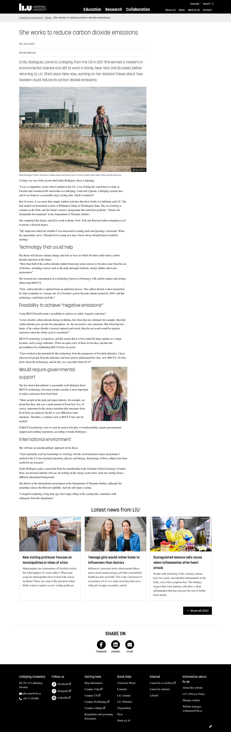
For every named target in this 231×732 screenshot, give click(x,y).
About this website (193, 687)
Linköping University (31, 17)
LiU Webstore (124, 701)
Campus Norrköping (96, 701)
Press (120, 714)
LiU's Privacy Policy (194, 694)
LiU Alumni (123, 695)
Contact (207, 10)
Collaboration (138, 9)
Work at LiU (194, 10)
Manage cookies (191, 700)
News (182, 10)
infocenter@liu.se (31, 693)
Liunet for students (160, 689)
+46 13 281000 (30, 698)
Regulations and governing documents (99, 716)
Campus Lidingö (93, 708)
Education (92, 9)
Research (113, 9)
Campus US (91, 695)
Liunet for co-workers (161, 683)
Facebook (63, 684)
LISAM (154, 695)
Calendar (122, 689)
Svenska (194, 3)
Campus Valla (92, 689)
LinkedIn (63, 697)
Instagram (63, 691)
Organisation (124, 708)
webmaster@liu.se (192, 710)
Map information (93, 683)
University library (126, 683)
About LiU (170, 10)
